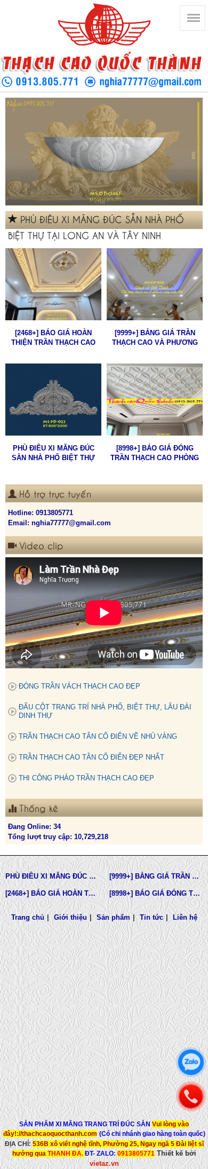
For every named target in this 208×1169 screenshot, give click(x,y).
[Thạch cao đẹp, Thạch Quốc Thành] (104, 152)
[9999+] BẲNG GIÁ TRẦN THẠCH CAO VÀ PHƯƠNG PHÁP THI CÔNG (156, 876)
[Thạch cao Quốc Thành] (104, 25)
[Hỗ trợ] (191, 1096)
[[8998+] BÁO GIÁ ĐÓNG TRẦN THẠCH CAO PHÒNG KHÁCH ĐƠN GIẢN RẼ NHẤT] (155, 400)
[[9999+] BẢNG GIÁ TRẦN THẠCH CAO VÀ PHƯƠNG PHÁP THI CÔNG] (155, 284)
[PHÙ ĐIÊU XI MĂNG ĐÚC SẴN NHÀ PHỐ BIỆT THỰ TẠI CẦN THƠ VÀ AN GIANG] (53, 400)
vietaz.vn (104, 1163)
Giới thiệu (70, 917)
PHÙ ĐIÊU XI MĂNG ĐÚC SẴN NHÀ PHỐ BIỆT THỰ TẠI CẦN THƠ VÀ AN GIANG (53, 453)
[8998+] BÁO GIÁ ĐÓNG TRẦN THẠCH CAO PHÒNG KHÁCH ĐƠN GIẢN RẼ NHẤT (155, 453)
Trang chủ (27, 917)
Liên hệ (185, 917)
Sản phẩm (113, 917)
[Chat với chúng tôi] (191, 1062)
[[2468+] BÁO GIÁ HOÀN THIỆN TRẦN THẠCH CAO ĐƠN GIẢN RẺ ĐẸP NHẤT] (53, 284)
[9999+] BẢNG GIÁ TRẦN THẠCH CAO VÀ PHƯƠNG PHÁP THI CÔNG (155, 338)
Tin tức (151, 917)
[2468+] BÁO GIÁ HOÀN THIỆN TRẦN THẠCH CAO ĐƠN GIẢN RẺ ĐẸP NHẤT (53, 338)
